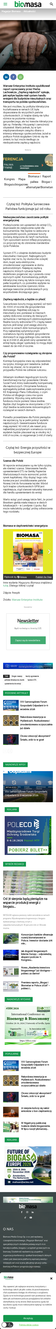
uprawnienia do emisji (13, 683)
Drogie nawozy (17, 676)
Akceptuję (28, 1318)
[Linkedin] (6, 77)
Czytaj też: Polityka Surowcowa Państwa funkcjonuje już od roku (28, 206)
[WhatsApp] (20, 77)
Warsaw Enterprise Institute (27, 600)
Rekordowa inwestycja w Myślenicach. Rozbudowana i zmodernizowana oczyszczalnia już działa (36, 722)
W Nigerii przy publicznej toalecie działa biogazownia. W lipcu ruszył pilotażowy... (35, 1126)
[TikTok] (25, 1218)
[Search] (51, 4)
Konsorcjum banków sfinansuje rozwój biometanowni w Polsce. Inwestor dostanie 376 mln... (37, 939)
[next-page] (10, 751)
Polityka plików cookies (29, 1325)
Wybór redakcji (14, 864)
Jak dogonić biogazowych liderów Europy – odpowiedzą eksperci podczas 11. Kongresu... (36, 955)
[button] (51, 1278)
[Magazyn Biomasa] (28, 1206)
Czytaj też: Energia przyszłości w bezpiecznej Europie (28, 450)
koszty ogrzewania (32, 676)
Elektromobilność (19, 47)
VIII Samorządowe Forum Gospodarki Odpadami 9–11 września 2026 (34, 705)
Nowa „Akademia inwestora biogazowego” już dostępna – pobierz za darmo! (36, 971)
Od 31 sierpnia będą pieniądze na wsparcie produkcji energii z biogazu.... (25, 902)
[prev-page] (5, 751)
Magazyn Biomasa (11, 11)
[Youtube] (31, 1218)
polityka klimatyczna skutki (14, 680)
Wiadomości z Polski (41, 47)
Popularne (11, 1054)
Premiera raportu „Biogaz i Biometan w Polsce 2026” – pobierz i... (35, 986)
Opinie (30, 47)
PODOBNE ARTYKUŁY (16, 693)
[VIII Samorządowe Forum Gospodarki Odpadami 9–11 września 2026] (11, 705)
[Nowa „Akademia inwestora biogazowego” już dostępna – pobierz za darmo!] (11, 971)
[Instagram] (27, 1212)
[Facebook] (13, 77)
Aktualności (29, 11)
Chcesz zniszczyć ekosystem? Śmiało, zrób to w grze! (35, 738)
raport (6, 89)
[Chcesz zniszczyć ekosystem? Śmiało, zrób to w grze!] (11, 739)
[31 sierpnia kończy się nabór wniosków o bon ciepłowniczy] (11, 1112)
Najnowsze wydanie (18, 999)
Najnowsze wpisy (15, 765)
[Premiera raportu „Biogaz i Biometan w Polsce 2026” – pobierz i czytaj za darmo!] (11, 986)
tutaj (5, 586)
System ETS (32, 680)
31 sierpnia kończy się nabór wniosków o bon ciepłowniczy (36, 1109)
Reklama (12, 810)
